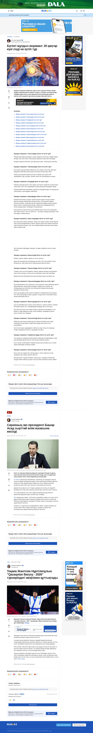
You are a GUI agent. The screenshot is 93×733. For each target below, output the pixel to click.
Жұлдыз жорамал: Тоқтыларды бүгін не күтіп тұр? (30, 114)
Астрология (16, 36)
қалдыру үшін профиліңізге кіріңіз (40, 388)
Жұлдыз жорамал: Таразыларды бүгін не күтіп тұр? (30, 131)
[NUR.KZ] (46, 11)
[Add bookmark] (9, 108)
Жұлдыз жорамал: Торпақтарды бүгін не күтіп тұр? (30, 117)
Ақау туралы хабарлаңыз (63, 725)
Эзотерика (9, 36)
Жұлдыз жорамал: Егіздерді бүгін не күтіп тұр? (29, 120)
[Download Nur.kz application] (46, 4)
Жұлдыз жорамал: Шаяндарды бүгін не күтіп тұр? (30, 122)
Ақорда (26, 623)
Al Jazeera (17, 479)
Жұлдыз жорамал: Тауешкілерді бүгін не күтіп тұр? (30, 140)
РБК (15, 497)
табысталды (21, 659)
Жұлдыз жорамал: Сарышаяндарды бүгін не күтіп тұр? (31, 134)
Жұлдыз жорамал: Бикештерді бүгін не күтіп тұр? (29, 128)
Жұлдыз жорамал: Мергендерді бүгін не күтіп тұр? (30, 137)
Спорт (8, 562)
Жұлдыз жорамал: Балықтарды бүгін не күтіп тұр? (30, 146)
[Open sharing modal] (9, 103)
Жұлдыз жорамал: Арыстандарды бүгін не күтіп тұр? (31, 125)
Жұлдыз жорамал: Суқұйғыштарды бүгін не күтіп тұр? (31, 143)
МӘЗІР (11, 10)
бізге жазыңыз (31, 365)
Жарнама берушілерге (79, 725)
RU (77, 10)
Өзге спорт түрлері (15, 562)
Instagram (52, 402)
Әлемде (9, 415)
